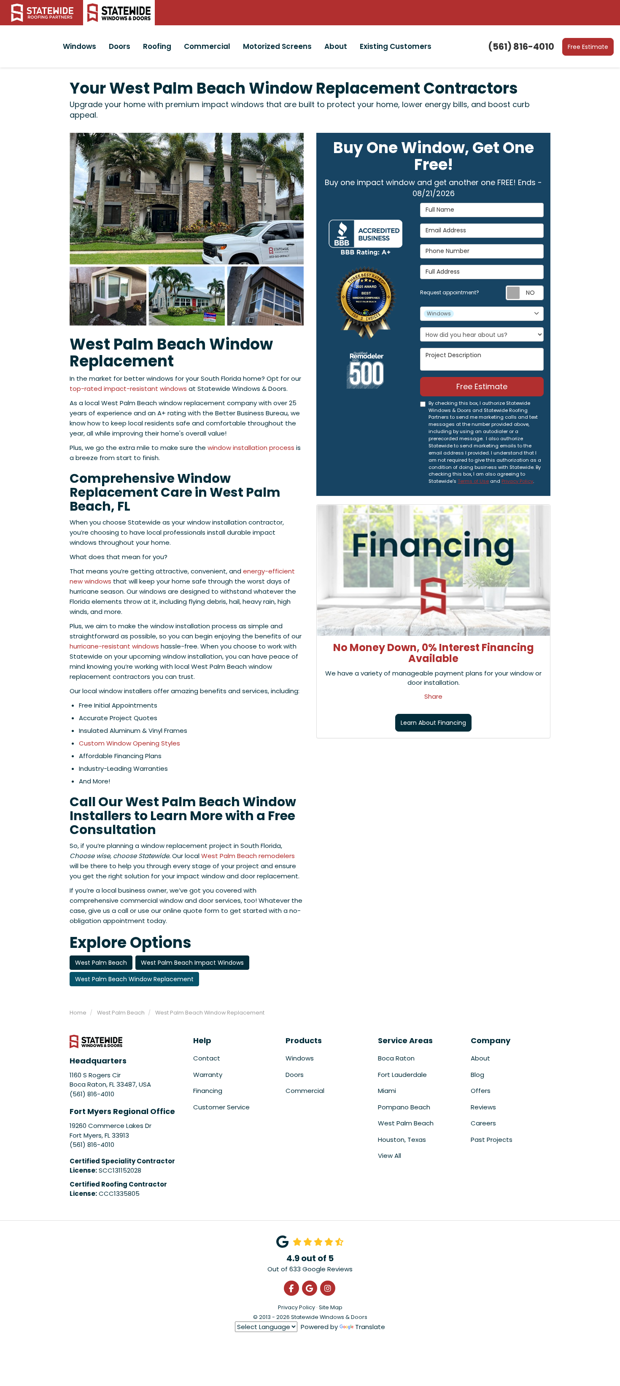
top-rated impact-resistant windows (128, 388)
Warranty (207, 1074)
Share (433, 696)
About (480, 1058)
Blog (477, 1074)
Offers (481, 1090)
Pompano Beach (404, 1107)
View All (389, 1155)
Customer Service (221, 1107)
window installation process (251, 447)
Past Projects (491, 1139)
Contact (206, 1058)
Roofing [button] (157, 46)
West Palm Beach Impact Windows (192, 962)
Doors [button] (119, 46)
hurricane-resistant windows (114, 646)
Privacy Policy (517, 481)
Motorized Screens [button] (277, 46)
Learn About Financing (433, 723)
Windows (300, 1058)
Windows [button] (79, 46)
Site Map (330, 1307)
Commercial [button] (207, 46)
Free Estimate (588, 47)
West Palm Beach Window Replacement (134, 979)
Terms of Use (473, 481)
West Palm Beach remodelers (248, 855)
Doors (295, 1074)
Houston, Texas (402, 1139)
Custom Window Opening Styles (129, 743)
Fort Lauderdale (402, 1074)
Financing (207, 1090)
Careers (483, 1123)
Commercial (305, 1090)
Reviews (483, 1107)
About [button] (335, 46)
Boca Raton (396, 1058)
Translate (370, 1326)
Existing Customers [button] (395, 46)
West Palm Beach (101, 962)
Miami (387, 1090)
